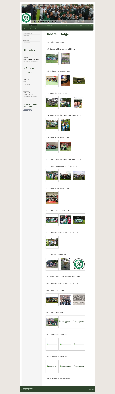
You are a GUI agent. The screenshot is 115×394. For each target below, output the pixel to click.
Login (92, 387)
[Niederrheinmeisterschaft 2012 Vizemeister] (52, 242)
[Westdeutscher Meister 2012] (52, 220)
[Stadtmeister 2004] (52, 300)
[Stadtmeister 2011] (52, 264)
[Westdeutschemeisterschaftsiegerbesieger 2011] (79, 264)
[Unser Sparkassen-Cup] (65, 80)
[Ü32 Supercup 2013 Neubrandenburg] (52, 175)
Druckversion (26, 388)
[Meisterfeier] (79, 80)
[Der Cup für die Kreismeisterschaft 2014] (65, 125)
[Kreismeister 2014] (52, 124)
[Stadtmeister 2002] (52, 366)
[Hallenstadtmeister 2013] (52, 198)
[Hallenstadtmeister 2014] (52, 146)
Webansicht (90, 389)
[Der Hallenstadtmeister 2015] (52, 80)
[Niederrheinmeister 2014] (65, 102)
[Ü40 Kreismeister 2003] (52, 322)
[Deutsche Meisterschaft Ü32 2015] (52, 58)
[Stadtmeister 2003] (52, 344)
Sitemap (31, 388)
